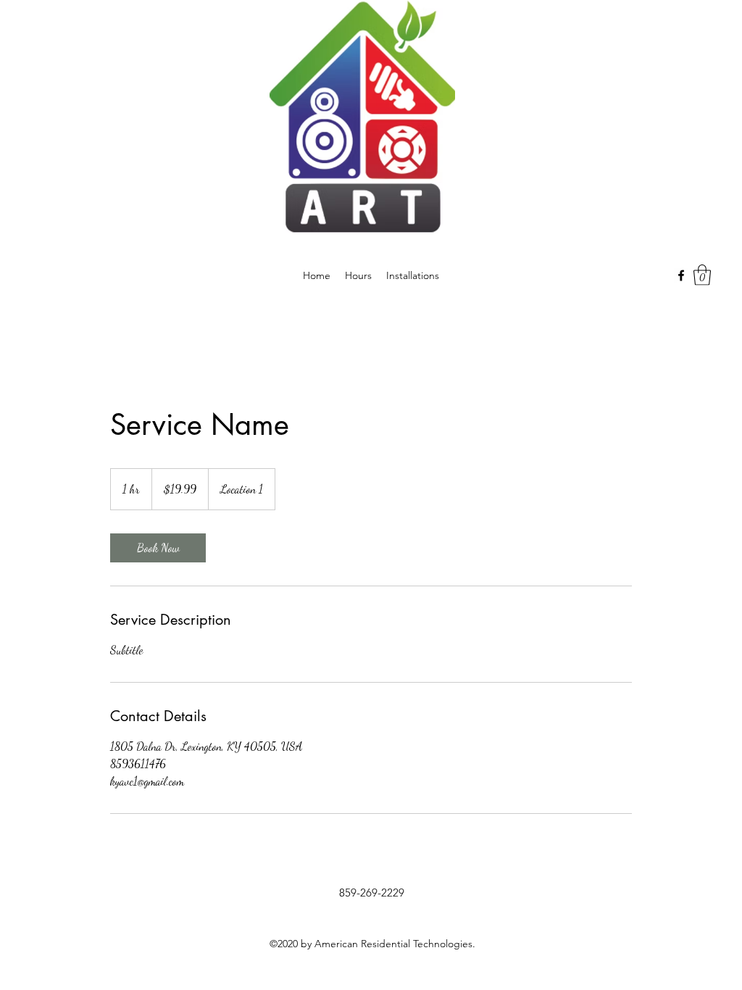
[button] (702, 275)
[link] (158, 547)
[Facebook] (681, 275)
